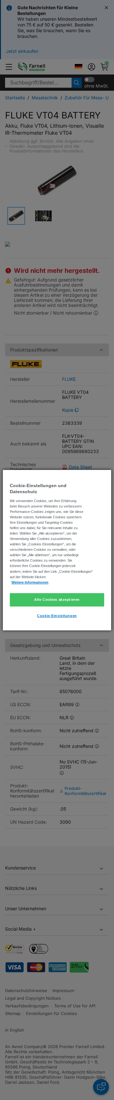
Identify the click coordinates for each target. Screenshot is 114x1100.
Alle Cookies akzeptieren (57, 599)
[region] (57, 550)
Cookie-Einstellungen (57, 616)
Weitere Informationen (29, 582)
